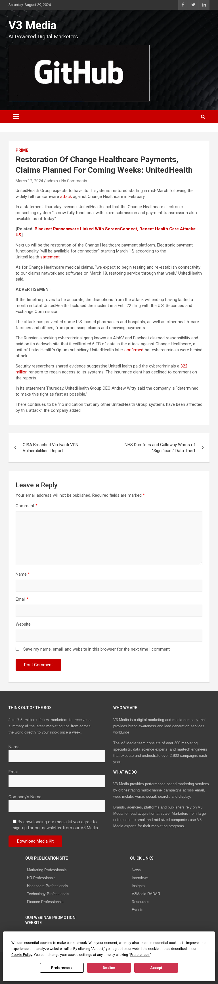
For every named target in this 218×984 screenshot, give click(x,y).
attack (66, 196)
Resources (140, 902)
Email (22, 599)
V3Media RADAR (146, 894)
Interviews (140, 878)
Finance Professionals (45, 902)
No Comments (74, 181)
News (136, 870)
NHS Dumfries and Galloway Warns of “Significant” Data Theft (160, 447)
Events (137, 910)
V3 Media (32, 25)
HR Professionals (41, 878)
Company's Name (25, 796)
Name (23, 574)
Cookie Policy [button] (21, 955)
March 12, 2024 (29, 181)
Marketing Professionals (47, 870)
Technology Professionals (48, 894)
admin (52, 181)
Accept (156, 968)
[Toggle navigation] (16, 116)
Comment (26, 505)
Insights (138, 886)
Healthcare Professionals (47, 886)
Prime (22, 150)
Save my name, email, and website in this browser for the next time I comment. (97, 649)
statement (50, 257)
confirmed (133, 349)
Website (23, 624)
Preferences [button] (140, 955)
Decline (109, 968)
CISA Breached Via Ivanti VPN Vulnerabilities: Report (50, 447)
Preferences (61, 968)
